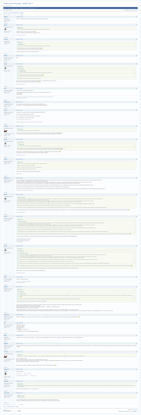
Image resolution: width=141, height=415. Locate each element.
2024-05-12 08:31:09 (19, 159)
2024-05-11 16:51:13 (19, 16)
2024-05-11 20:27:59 (19, 55)
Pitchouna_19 (7, 102)
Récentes (131, 10)
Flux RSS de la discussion (133, 409)
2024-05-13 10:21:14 (19, 286)
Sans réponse (135, 10)
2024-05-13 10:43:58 (19, 314)
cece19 (5, 216)
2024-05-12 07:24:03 (19, 139)
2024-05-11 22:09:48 (19, 110)
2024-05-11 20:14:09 (19, 39)
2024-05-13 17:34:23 (19, 369)
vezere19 (6, 39)
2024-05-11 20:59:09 (19, 88)
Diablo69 (6, 343)
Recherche (22, 8)
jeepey (5, 335)
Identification (32, 8)
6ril (4, 322)
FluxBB (134, 411)
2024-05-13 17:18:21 (19, 343)
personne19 (6, 314)
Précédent (8, 404)
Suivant (22, 404)
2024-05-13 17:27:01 (19, 351)
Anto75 (5, 159)
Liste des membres (11, 8)
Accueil (5, 8)
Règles (17, 8)
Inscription (27, 8)
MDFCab (6, 16)
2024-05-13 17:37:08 (19, 381)
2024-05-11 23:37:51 (19, 126)
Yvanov (5, 110)
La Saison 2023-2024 (13, 13)
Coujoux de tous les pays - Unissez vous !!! (18, 3)
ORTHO (5, 55)
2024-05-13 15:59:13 (19, 335)
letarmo (5, 63)
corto (5, 88)
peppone (6, 286)
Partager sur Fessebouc (124, 411)
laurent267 (6, 381)
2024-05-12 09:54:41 (19, 194)
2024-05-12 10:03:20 (19, 216)
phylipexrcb (6, 369)
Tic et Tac (6, 126)
